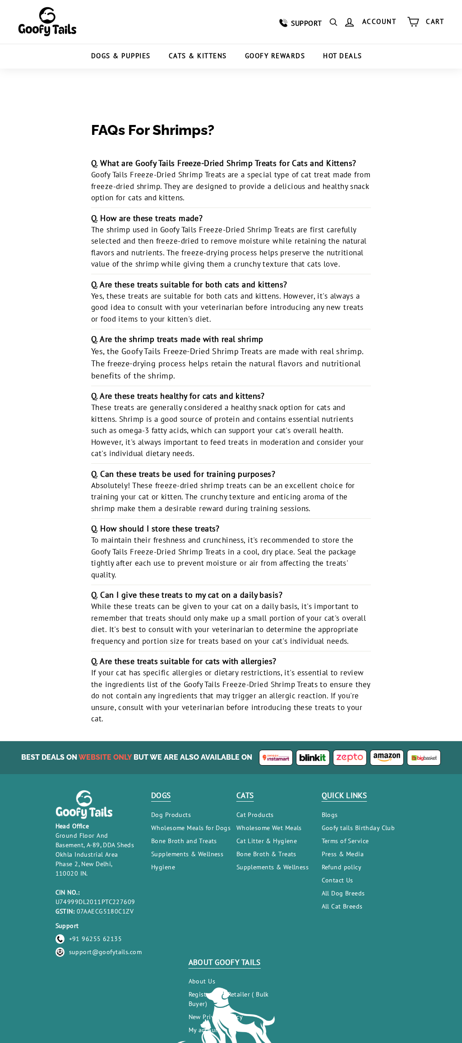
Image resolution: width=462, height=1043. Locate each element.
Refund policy (342, 867)
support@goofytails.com (105, 952)
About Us (202, 981)
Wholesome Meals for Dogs (191, 828)
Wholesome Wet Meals (269, 828)
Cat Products (255, 815)
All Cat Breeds (342, 906)
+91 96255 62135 (95, 939)
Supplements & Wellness (187, 854)
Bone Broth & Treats (266, 854)
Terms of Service (345, 841)
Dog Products (171, 815)
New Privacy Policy (216, 1017)
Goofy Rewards (275, 55)
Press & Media (343, 854)
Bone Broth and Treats (184, 841)
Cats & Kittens (198, 55)
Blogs (330, 815)
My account (205, 1030)
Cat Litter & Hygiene (266, 841)
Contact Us (337, 880)
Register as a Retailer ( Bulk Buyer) (229, 999)
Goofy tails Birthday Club (358, 828)
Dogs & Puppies (121, 55)
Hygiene (163, 867)
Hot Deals (342, 55)
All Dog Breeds (343, 893)
